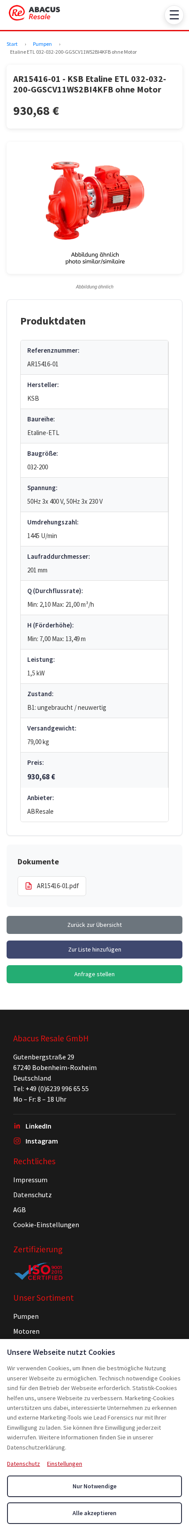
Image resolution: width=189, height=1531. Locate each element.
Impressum (30, 1179)
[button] (94, 208)
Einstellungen (64, 1464)
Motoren (26, 1331)
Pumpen (42, 44)
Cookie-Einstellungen (46, 1224)
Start (12, 44)
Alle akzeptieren (94, 1513)
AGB (19, 1209)
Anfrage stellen (94, 974)
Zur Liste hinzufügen (94, 949)
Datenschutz (32, 1194)
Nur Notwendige (94, 1486)
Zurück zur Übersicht (94, 925)
